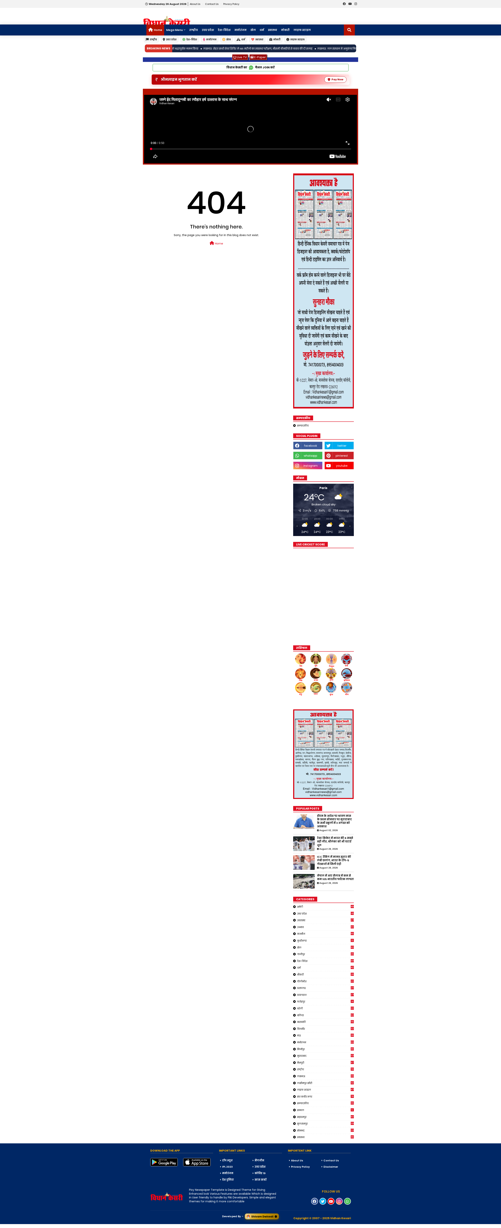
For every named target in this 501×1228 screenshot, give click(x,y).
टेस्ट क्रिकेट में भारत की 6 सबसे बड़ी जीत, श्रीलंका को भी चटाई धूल (335, 841)
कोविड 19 (260, 1173)
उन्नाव (325, 927)
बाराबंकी (325, 1022)
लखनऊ (325, 1076)
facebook (310, 446)
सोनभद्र (325, 1130)
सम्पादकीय (303, 425)
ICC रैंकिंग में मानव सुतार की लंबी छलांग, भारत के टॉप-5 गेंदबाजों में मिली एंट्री (334, 860)
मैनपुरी (325, 1062)
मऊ (325, 1035)
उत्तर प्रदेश (208, 30)
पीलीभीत (325, 981)
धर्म (262, 30)
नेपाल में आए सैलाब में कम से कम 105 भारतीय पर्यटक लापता (335, 877)
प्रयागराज (325, 995)
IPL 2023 (227, 1167)
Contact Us (331, 1160)
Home (158, 30)
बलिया (325, 1015)
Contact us (212, 4)
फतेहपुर (325, 1001)
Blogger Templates (29, 1226)
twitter (341, 446)
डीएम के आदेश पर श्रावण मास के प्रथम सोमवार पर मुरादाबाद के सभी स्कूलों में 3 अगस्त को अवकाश (334, 821)
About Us (195, 4)
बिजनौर (325, 1029)
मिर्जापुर (325, 1049)
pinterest (342, 456)
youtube (342, 466)
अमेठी (325, 906)
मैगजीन (259, 1160)
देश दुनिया (228, 1180)
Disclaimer (330, 1167)
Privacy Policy (231, 4)
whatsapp (310, 456)
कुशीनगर (325, 940)
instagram (311, 466)
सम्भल (325, 1110)
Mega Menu (174, 30)
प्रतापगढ (325, 988)
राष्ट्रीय (193, 30)
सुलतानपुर (325, 1123)
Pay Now (337, 79)
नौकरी (325, 974)
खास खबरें (261, 1180)
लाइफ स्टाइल (302, 30)
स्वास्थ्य (272, 30)
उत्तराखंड (325, 920)
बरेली (325, 1008)
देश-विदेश (224, 30)
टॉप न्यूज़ (227, 1160)
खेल (253, 30)
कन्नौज (325, 933)
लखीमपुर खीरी (325, 1083)
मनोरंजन (240, 30)
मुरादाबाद (325, 1056)
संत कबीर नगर (325, 1096)
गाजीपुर (325, 954)
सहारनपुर (325, 1117)
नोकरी (285, 30)
